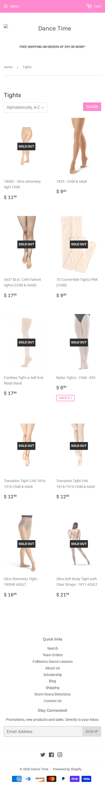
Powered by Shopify (67, 769)
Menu (14, 6)
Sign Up (92, 732)
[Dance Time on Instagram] (59, 756)
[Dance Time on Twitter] (42, 756)
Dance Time (39, 769)
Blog (52, 681)
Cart (97, 6)
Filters (92, 107)
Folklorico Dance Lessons (53, 661)
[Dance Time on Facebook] (51, 756)
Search (52, 648)
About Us (52, 668)
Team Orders (53, 655)
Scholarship (52, 675)
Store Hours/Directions (52, 694)
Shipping (52, 688)
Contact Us (52, 701)
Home (8, 67)
